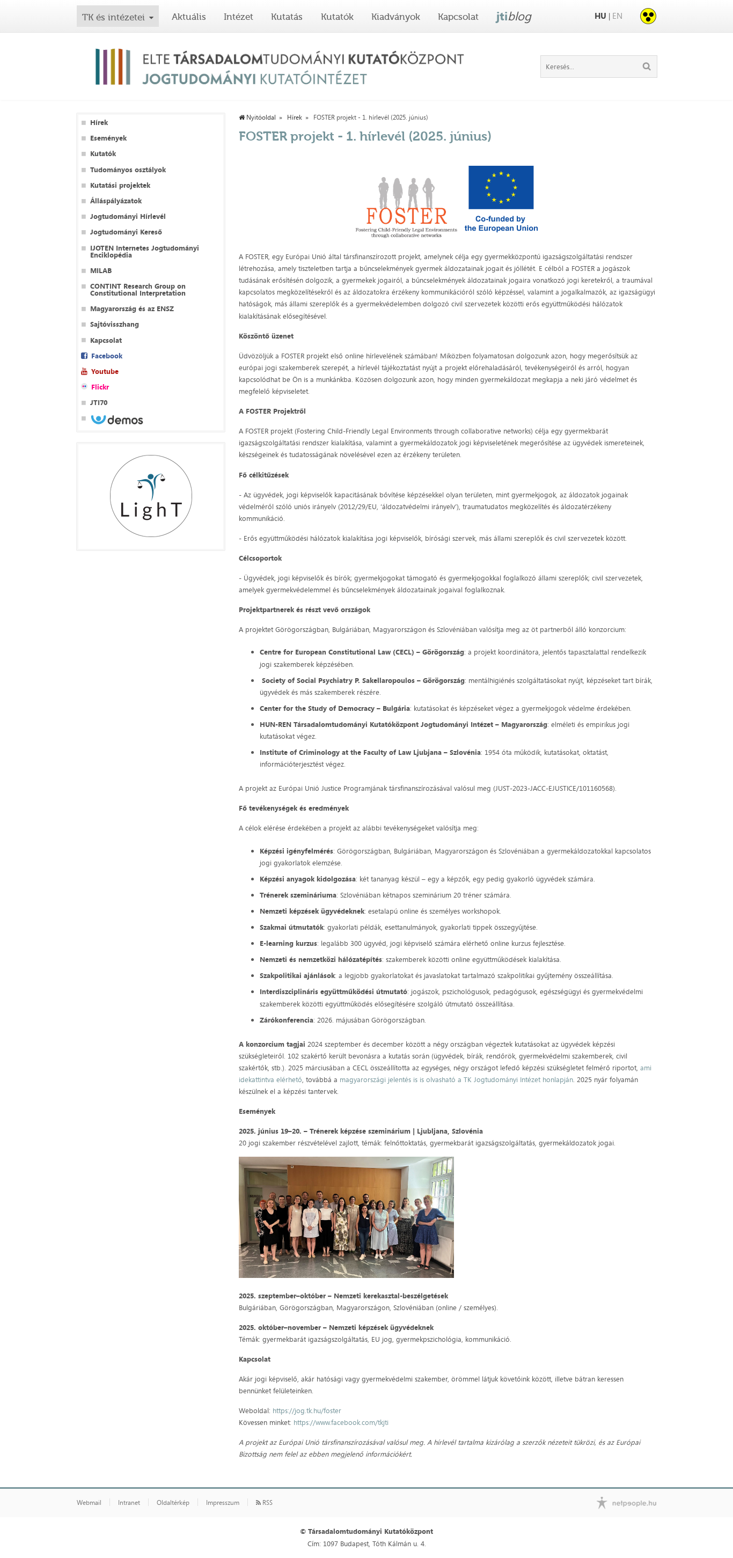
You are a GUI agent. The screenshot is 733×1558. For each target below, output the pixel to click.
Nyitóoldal (260, 117)
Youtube (105, 371)
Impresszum (222, 1502)
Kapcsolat (458, 16)
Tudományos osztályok (128, 169)
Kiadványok (395, 16)
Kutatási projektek (120, 185)
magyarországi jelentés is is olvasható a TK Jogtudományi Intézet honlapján (456, 1079)
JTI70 (98, 402)
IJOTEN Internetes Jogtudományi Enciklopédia (144, 252)
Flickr (100, 387)
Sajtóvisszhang (114, 324)
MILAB (101, 270)
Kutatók (337, 16)
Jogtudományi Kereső (126, 232)
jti (513, 16)
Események (108, 138)
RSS (267, 1502)
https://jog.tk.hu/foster (307, 1410)
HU (600, 15)
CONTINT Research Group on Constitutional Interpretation (138, 290)
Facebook (106, 355)
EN (617, 15)
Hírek (99, 122)
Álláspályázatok (116, 200)
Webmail (89, 1502)
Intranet (129, 1502)
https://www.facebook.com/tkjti (341, 1422)
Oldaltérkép (173, 1502)
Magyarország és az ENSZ (132, 308)
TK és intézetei (113, 17)
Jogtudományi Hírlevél (128, 216)
